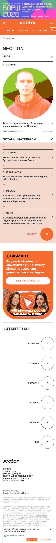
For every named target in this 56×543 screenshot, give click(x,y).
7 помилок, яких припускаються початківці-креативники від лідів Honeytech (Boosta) (22, 198)
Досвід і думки (14, 172)
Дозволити (32, 540)
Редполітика (9, 471)
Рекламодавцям (11, 474)
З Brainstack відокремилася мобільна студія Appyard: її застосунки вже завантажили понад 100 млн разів (24, 220)
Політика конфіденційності (17, 476)
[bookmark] (52, 157)
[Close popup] (51, 480)
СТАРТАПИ (11, 153)
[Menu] (51, 22)
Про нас (6, 469)
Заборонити (46, 540)
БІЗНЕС (9, 213)
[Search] (4, 23)
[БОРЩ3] (28, 9)
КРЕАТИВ (10, 191)
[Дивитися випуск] (28, 303)
